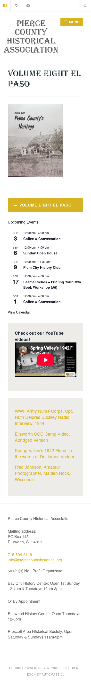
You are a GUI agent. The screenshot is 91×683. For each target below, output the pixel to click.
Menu (74, 21)
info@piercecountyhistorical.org (35, 560)
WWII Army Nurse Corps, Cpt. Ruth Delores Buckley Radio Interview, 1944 (44, 417)
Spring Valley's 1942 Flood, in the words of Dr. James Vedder (44, 453)
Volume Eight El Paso (45, 205)
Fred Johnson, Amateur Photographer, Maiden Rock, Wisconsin (42, 473)
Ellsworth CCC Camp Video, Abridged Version (42, 437)
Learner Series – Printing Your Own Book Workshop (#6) (52, 284)
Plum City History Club (42, 267)
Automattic (52, 674)
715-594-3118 (20, 554)
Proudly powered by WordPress (38, 668)
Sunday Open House (40, 253)
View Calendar (19, 312)
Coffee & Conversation (42, 238)
